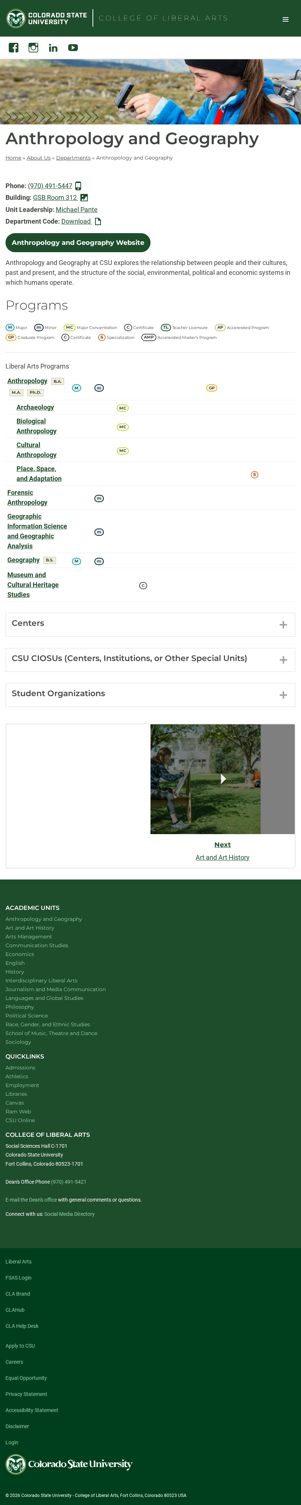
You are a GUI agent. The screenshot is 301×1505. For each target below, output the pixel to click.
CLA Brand (18, 1294)
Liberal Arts (19, 1262)
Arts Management (39, 936)
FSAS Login (19, 1278)
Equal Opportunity (26, 1378)
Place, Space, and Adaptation (39, 473)
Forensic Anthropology (27, 497)
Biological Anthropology (37, 426)
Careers (14, 1362)
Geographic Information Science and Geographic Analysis (37, 531)
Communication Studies (46, 945)
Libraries (16, 1094)
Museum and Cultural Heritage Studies (33, 584)
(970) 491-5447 (50, 186)
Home (13, 157)
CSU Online (20, 1120)
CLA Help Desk (22, 1326)
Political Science (36, 1015)
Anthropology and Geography (53, 918)
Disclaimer (17, 1426)
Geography (23, 560)
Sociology (28, 1041)
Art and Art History (39, 927)
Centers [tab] (28, 623)
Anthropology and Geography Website (78, 243)
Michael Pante (77, 209)
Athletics (17, 1076)
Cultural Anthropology (37, 450)
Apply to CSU (20, 1346)
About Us (39, 157)
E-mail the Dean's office (31, 1200)
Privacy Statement (26, 1394)
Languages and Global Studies (54, 997)
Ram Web (18, 1111)
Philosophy (29, 1006)
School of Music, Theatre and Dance (61, 1033)
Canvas (15, 1102)
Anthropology (27, 381)
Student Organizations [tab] (58, 693)
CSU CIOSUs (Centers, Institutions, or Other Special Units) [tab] (129, 658)
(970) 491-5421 (69, 1182)
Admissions (20, 1067)
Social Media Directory (69, 1214)
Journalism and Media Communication (65, 989)
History (24, 971)
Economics (29, 954)
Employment (22, 1085)
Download (82, 222)
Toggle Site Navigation (285, 19)
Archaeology (35, 407)
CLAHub (15, 1310)
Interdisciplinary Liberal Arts (51, 980)
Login (12, 1442)
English (24, 962)
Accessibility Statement (32, 1410)
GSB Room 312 (55, 197)
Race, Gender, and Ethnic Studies (57, 1024)
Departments (73, 157)
